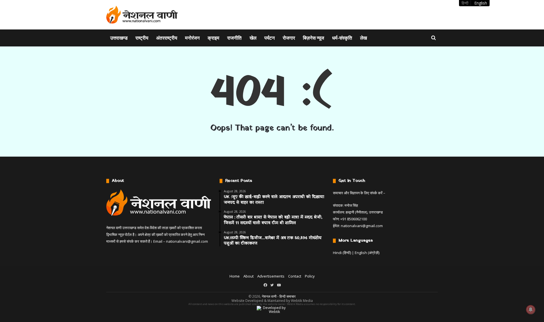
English (480, 3)
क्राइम (213, 38)
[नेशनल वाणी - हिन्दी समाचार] (142, 15)
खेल (253, 38)
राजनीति (234, 38)
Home (235, 276)
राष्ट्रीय (141, 38)
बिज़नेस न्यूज (313, 38)
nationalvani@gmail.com (187, 241)
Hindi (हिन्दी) (342, 252)
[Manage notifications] (530, 309)
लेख (363, 38)
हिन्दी (465, 3)
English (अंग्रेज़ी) (367, 252)
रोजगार (289, 38)
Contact (294, 276)
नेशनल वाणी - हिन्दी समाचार (279, 296)
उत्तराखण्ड (119, 38)
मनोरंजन (192, 38)
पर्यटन (269, 38)
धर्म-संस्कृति (342, 38)
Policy (310, 276)
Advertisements (270, 276)
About (248, 276)
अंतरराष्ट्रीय (166, 38)
